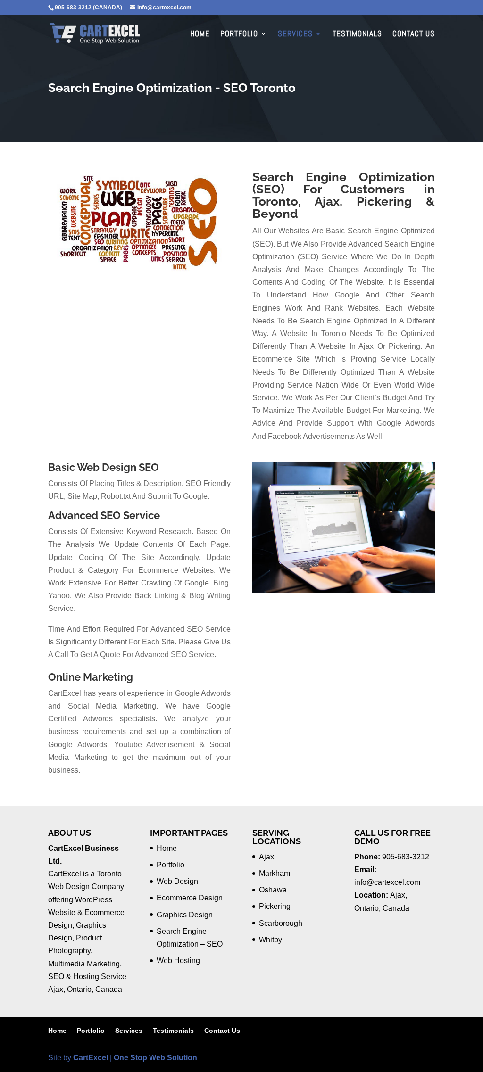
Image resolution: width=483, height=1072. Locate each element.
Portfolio (239, 34)
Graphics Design (185, 915)
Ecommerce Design (190, 898)
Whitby (270, 940)
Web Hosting (178, 961)
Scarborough (280, 923)
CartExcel (90, 1058)
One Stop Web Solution (155, 1058)
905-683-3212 (405, 857)
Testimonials (357, 34)
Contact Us (413, 34)
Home (200, 34)
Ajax (266, 857)
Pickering (275, 906)
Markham (274, 873)
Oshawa (273, 890)
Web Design (177, 881)
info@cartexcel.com (387, 882)
